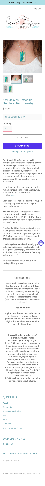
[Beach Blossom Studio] (23, 22)
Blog (4, 415)
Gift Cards (7, 424)
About (5, 403)
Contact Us (7, 407)
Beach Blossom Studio (17, 474)
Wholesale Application (12, 411)
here (12, 195)
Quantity (7, 123)
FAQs (5, 419)
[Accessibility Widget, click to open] (41, 243)
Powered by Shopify (33, 474)
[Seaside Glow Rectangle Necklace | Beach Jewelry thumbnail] (6, 79)
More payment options (22, 151)
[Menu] (4, 9)
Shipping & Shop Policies (13, 428)
